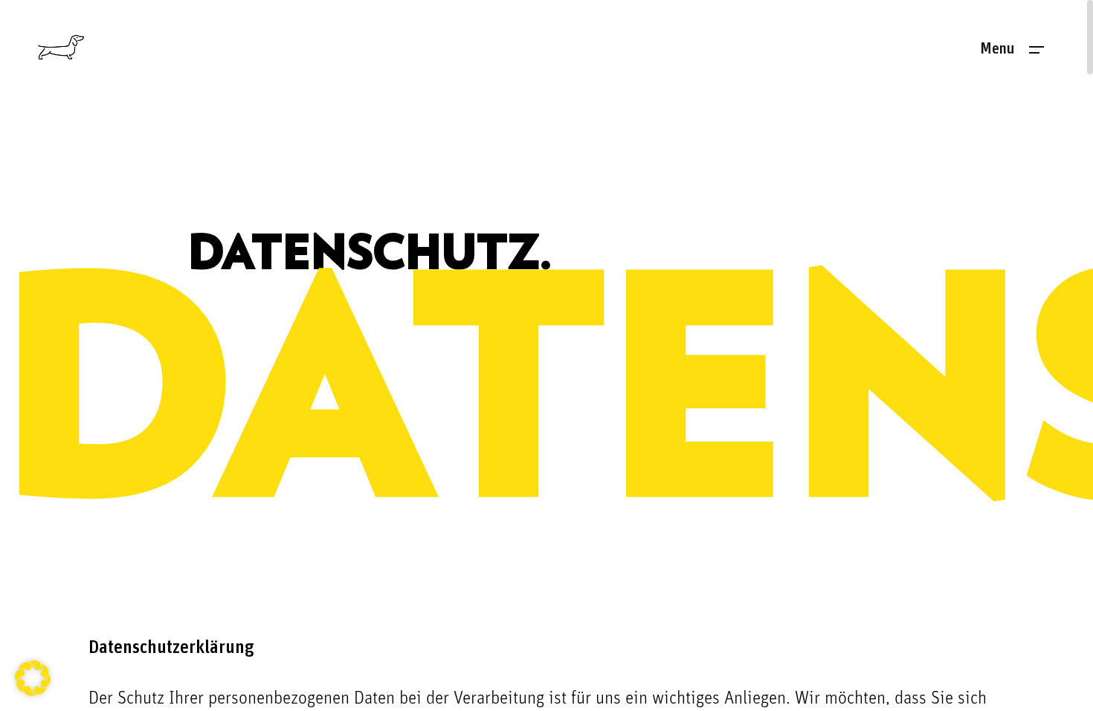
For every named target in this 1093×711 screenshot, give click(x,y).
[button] (32, 678)
